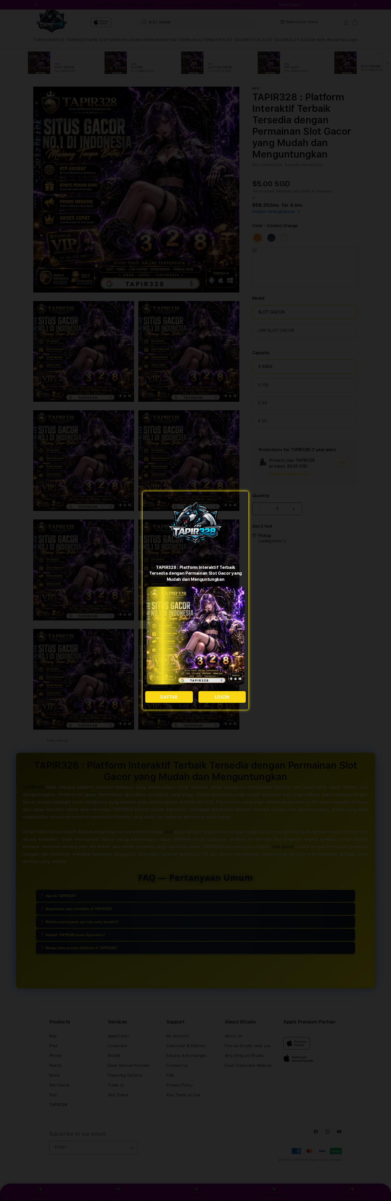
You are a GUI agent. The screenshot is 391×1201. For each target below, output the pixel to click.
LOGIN (222, 697)
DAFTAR (169, 697)
